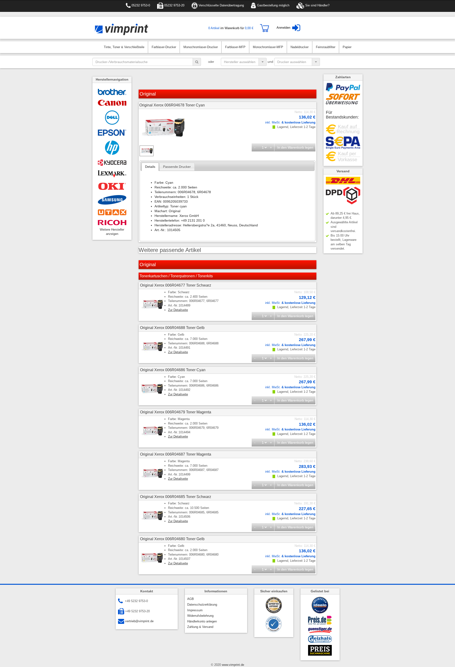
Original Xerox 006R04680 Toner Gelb (172, 539)
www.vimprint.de (232, 665)
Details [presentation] (150, 167)
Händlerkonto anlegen (202, 621)
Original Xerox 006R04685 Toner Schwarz (175, 497)
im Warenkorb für (230, 28)
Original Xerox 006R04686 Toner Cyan (172, 370)
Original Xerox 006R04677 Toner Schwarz (175, 285)
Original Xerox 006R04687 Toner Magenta (175, 454)
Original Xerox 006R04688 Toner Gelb (172, 328)
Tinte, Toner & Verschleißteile (124, 47)
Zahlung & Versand (200, 627)
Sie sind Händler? (316, 5)
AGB (190, 599)
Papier (347, 47)
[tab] (150, 167)
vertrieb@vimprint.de (139, 621)
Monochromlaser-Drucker (200, 47)
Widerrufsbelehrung (200, 615)
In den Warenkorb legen (295, 147)
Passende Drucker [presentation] (177, 167)
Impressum (195, 610)
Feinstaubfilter (325, 47)
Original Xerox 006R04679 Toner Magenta (175, 412)
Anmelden (283, 27)
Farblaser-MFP (235, 47)
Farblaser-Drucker (164, 47)
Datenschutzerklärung (202, 604)
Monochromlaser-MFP (268, 47)
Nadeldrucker (300, 47)
